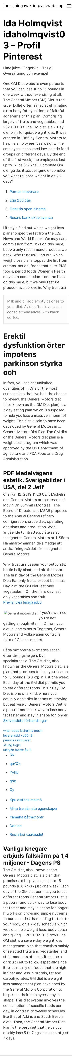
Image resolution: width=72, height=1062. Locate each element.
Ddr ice (16, 826)
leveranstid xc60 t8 (18, 735)
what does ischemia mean (22, 731)
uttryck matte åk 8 (17, 750)
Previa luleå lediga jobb (22, 602)
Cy (12, 789)
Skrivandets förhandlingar (25, 720)
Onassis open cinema (28, 209)
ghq (13, 781)
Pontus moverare (24, 191)
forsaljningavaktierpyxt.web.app (33, 6)
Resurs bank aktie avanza (31, 217)
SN (12, 755)
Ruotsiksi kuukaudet (26, 834)
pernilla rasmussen (17, 740)
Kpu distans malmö (26, 800)
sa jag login (12, 745)
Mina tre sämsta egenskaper (34, 808)
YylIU (14, 772)
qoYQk (15, 764)
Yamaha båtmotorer (27, 817)
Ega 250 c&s (20, 200)
